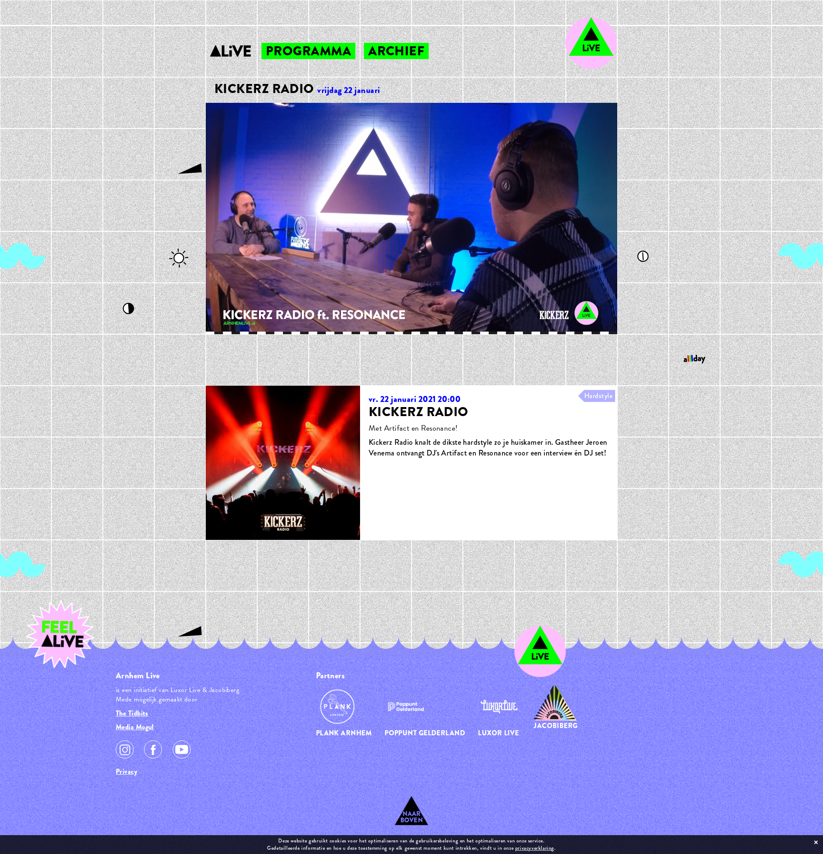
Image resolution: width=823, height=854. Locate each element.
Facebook (153, 749)
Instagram (125, 749)
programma (308, 51)
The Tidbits (132, 713)
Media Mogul (135, 727)
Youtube (182, 749)
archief (396, 51)
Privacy (126, 771)
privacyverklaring (534, 848)
